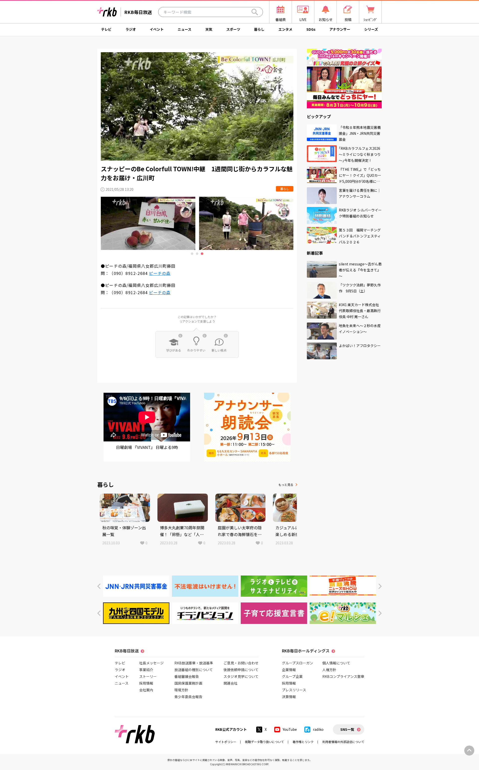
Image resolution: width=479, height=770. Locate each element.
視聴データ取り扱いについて (264, 742)
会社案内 (146, 689)
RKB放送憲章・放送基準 (193, 662)
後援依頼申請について (241, 669)
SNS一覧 (347, 729)
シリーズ (371, 29)
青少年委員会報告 (188, 696)
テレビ (106, 29)
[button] (99, 586)
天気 (208, 29)
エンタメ (285, 29)
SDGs (311, 29)
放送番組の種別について (193, 669)
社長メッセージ (151, 662)
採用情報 (146, 683)
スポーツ (233, 29)
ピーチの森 (159, 273)
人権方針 (329, 669)
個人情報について (336, 662)
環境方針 (181, 689)
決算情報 (289, 696)
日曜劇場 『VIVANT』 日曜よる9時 (147, 447)
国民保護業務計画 (188, 683)
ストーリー (148, 676)
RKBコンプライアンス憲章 (343, 676)
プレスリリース (294, 689)
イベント (157, 29)
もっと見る (285, 484)
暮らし (259, 29)
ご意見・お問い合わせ (241, 662)
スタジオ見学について (241, 676)
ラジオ (130, 29)
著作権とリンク (303, 742)
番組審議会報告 (186, 676)
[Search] (254, 12)
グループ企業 (292, 676)
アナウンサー (339, 29)
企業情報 (289, 669)
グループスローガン (297, 662)
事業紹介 (146, 669)
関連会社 (231, 683)
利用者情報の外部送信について (343, 742)
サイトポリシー (225, 742)
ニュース (184, 29)
